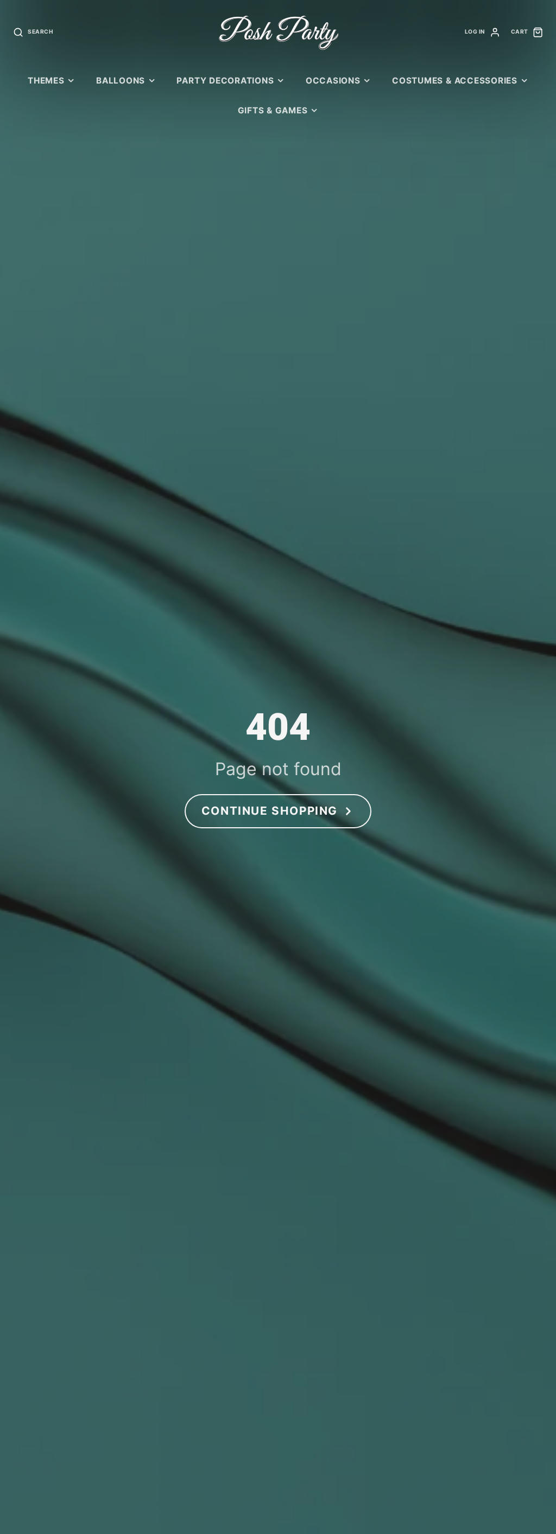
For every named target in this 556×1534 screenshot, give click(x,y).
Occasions (333, 80)
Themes (46, 80)
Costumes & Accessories (454, 80)
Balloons (120, 80)
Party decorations (225, 80)
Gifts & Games (273, 110)
